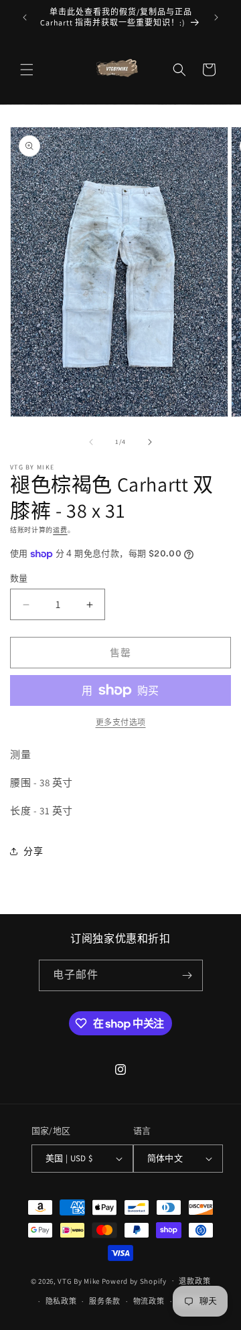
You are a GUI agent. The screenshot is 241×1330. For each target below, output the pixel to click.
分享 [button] (33, 851)
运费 (60, 530)
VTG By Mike (79, 1280)
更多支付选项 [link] (121, 722)
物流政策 (149, 1301)
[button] (27, 69)
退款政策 (194, 1281)
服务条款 (104, 1301)
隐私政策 (61, 1301)
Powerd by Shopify (134, 1280)
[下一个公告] (216, 17)
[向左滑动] (91, 442)
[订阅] (187, 975)
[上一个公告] (24, 17)
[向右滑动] (150, 442)
